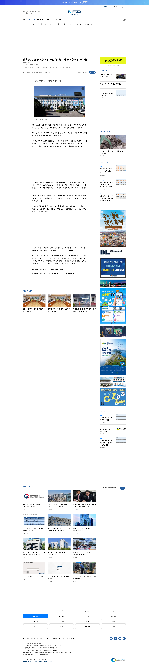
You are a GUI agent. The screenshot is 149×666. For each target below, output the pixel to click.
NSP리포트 (40, 19)
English (110, 7)
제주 (113, 626)
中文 (119, 7)
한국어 (105, 7)
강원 (87, 621)
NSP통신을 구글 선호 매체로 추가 (71, 2)
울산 (87, 616)
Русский (124, 7)
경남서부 (87, 626)
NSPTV (61, 19)
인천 (113, 611)
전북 (35, 626)
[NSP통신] (74, 12)
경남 (61, 626)
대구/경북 (87, 611)
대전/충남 (61, 616)
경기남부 (35, 621)
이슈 (55, 19)
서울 (35, 611)
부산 (61, 611)
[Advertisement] (135, 76)
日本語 (115, 7)
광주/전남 (35, 616)
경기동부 (113, 616)
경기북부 (61, 621)
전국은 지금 (31, 19)
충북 (113, 621)
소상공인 (49, 19)
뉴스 (24, 19)
